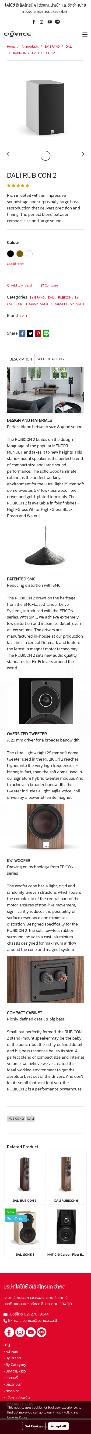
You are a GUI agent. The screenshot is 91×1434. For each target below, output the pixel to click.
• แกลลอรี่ (11, 1378)
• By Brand (12, 1358)
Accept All (58, 1426)
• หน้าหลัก (11, 1351)
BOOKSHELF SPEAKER (67, 303)
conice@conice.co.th (40, 1320)
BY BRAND (37, 297)
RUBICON (65, 297)
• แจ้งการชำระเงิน (17, 1397)
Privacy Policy (62, 1412)
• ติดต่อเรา (11, 1391)
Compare (51, 285)
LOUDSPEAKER (37, 303)
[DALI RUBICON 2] (45, 103)
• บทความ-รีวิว (15, 1371)
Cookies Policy (17, 1417)
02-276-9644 (36, 1314)
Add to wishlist (21, 285)
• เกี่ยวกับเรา (13, 1384)
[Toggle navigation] (85, 35)
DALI (51, 297)
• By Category (15, 1364)
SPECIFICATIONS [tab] (50, 359)
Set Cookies (34, 1426)
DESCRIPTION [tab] (21, 359)
